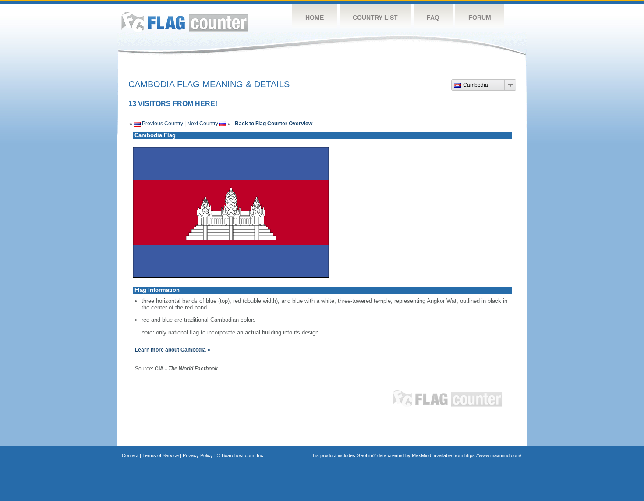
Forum (479, 17)
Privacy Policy (198, 455)
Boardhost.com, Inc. (243, 455)
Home (314, 17)
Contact (130, 455)
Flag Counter (184, 22)
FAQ (433, 17)
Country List (375, 17)
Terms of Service (160, 455)
